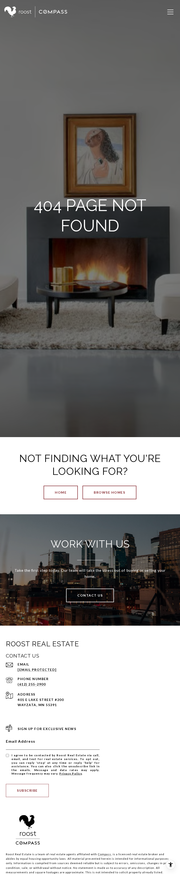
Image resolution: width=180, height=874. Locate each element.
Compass (104, 854)
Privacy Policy (70, 773)
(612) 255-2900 (32, 684)
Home (61, 492)
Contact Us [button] (90, 595)
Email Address (20, 741)
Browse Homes (109, 492)
